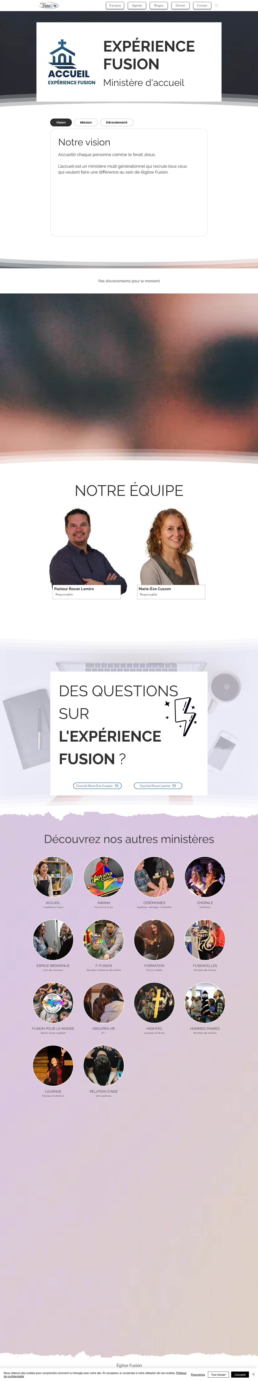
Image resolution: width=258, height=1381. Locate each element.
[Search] (216, 5)
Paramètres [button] (198, 1374)
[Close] (253, 1374)
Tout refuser (218, 1374)
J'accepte (240, 1374)
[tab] (61, 122)
